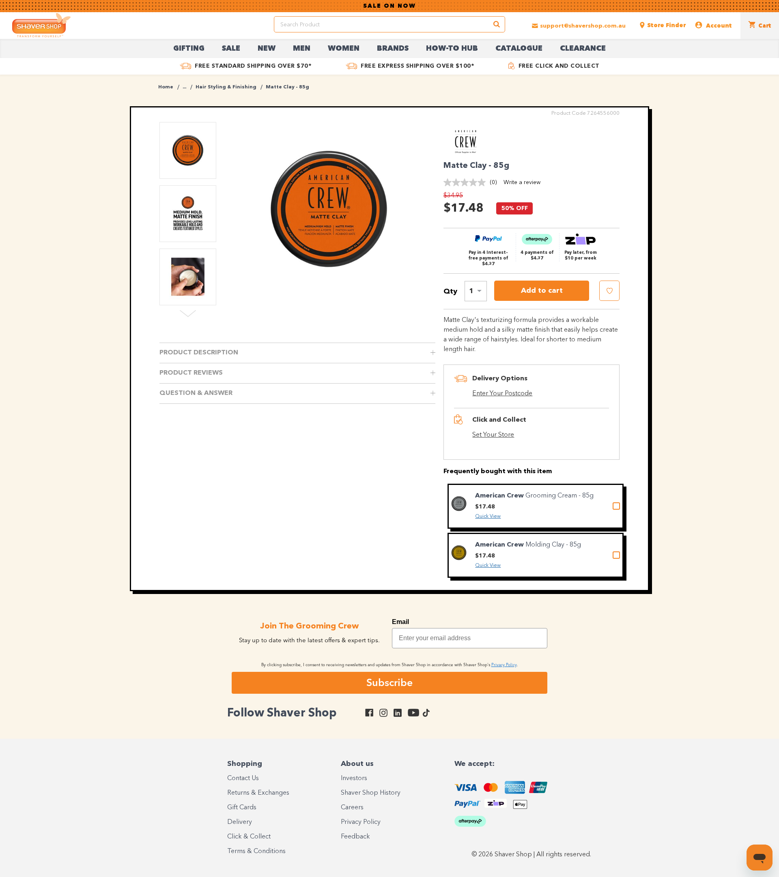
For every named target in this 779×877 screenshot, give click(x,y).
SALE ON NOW (389, 6)
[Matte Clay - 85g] (328, 208)
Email (400, 621)
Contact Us (243, 778)
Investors (354, 778)
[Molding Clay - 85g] (459, 553)
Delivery (239, 822)
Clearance (583, 48)
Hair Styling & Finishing (226, 87)
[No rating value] (466, 182)
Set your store (493, 435)
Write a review (522, 182)
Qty (450, 291)
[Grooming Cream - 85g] (459, 504)
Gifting (188, 48)
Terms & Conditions (256, 851)
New (266, 48)
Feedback (355, 837)
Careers (352, 807)
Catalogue (518, 48)
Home (165, 87)
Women (343, 48)
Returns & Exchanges (258, 793)
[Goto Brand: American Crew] (465, 151)
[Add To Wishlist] (609, 291)
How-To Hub (452, 48)
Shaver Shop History (370, 793)
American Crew (500, 496)
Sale (231, 48)
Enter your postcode (502, 393)
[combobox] (476, 291)
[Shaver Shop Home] (41, 25)
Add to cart (542, 290)
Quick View (488, 516)
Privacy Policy (361, 822)
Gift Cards (241, 807)
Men (301, 48)
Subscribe (389, 682)
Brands (393, 48)
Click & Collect (249, 837)
